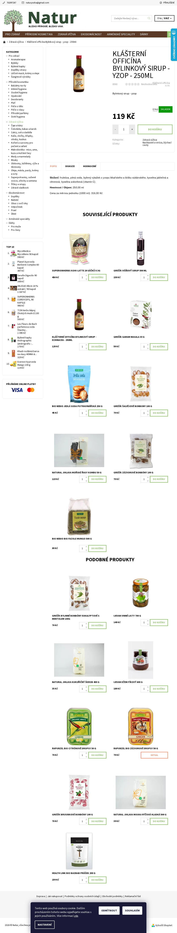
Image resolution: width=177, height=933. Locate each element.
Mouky (14, 160)
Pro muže (16, 226)
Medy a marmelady (21, 156)
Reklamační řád (133, 896)
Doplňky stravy (18, 70)
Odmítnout (109, 910)
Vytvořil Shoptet (163, 925)
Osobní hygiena (19, 92)
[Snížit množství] (87, 279)
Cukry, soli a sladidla (21, 132)
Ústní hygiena (18, 117)
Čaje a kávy (17, 125)
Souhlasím (132, 910)
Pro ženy (15, 230)
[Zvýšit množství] (87, 275)
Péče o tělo (17, 106)
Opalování (16, 96)
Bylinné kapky (18, 66)
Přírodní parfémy (20, 113)
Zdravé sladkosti (20, 188)
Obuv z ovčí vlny (19, 203)
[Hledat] (149, 18)
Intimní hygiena (18, 89)
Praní (13, 210)
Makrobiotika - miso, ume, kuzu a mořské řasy (24, 151)
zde (76, 916)
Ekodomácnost (91, 34)
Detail (154, 755)
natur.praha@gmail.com (37, 2)
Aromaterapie (18, 59)
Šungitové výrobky (21, 77)
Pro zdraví (12, 34)
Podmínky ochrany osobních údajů (82, 896)
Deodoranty (17, 99)
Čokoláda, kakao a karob (23, 129)
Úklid (13, 214)
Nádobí (14, 200)
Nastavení (45, 925)
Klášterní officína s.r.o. (161, 84)
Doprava (40, 896)
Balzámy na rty (18, 85)
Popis (53, 166)
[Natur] (45, 18)
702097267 (11, 2)
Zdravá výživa (67, 34)
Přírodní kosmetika (39, 34)
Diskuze (70, 166)
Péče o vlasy (17, 110)
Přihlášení (168, 2)
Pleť (13, 103)
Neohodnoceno (149, 84)
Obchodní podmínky (112, 896)
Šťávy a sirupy (18, 184)
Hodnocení (89, 166)
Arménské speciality (121, 34)
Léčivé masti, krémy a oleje (25, 73)
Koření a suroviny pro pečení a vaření (22, 144)
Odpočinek (16, 207)
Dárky (144, 34)
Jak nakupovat (54, 896)
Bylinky (14, 63)
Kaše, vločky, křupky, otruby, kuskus (22, 137)
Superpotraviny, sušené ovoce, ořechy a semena (24, 179)
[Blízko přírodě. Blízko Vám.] (4, 42)
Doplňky (15, 196)
